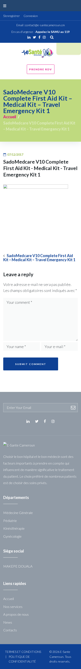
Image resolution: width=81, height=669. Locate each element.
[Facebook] (39, 37)
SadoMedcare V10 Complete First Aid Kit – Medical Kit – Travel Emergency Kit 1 (39, 258)
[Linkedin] (28, 37)
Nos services (12, 607)
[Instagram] (44, 37)
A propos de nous (16, 614)
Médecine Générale (18, 513)
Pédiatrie (10, 521)
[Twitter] (34, 37)
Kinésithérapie (14, 528)
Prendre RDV (40, 69)
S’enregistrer (11, 16)
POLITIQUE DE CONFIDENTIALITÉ (22, 659)
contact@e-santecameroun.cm (45, 25)
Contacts (10, 630)
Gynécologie (12, 536)
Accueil (9, 116)
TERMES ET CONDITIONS (23, 652)
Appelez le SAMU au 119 (52, 32)
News (7, 622)
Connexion (31, 16)
